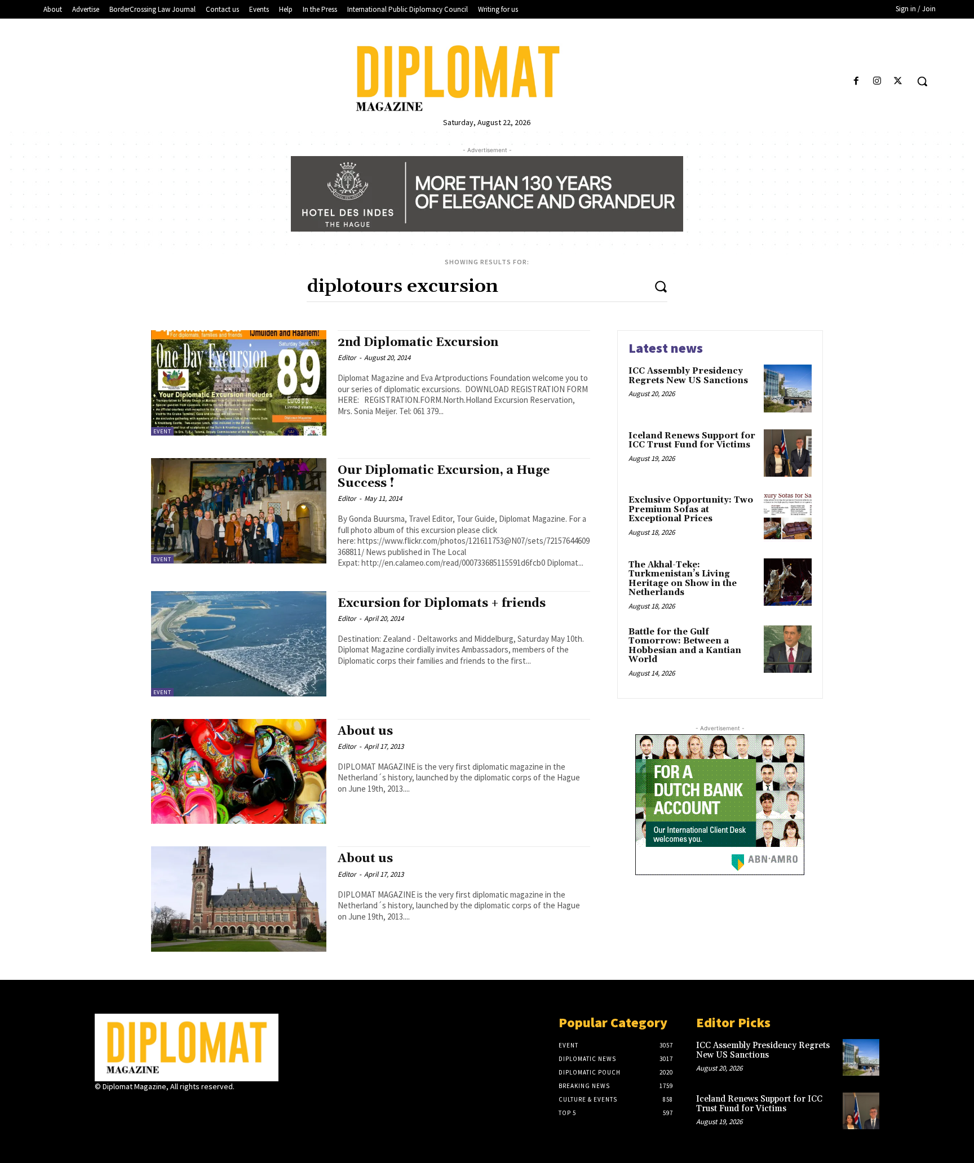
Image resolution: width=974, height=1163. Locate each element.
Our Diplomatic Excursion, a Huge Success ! (444, 477)
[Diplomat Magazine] (486, 78)
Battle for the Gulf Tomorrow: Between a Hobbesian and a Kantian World (684, 646)
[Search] (660, 286)
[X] (898, 81)
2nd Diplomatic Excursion (418, 342)
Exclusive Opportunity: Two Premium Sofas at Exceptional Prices (690, 509)
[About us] (238, 771)
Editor (347, 357)
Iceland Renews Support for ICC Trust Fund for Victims (691, 440)
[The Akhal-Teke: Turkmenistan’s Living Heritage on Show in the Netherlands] (788, 582)
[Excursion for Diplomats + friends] (238, 643)
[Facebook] (856, 81)
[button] (922, 81)
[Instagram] (877, 81)
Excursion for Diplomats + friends (442, 603)
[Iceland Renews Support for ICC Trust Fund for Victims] (788, 453)
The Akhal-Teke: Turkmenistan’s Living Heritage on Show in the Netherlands (682, 579)
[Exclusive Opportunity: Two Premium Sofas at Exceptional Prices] (788, 517)
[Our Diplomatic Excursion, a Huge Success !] (238, 510)
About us (365, 731)
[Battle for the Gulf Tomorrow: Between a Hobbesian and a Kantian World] (788, 649)
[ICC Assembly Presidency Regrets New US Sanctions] (788, 388)
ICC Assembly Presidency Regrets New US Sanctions (688, 376)
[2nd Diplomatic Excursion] (238, 383)
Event (162, 431)
